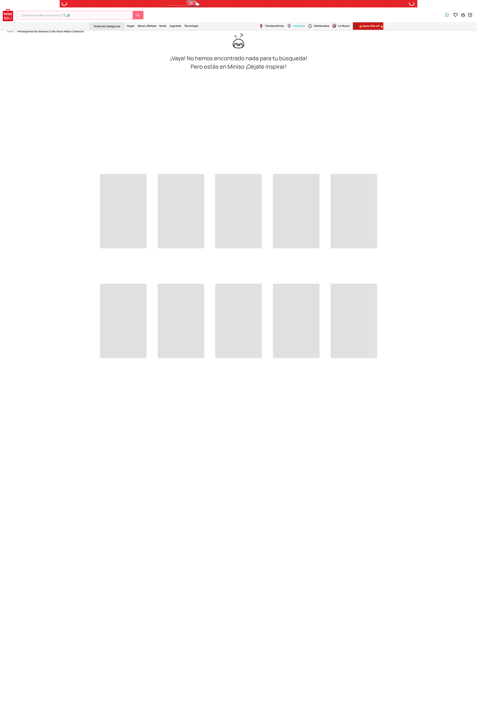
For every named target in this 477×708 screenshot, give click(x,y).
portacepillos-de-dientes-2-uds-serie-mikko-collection (51, 31)
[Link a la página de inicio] (11, 31)
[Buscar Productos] (138, 15)
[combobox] (80, 15)
